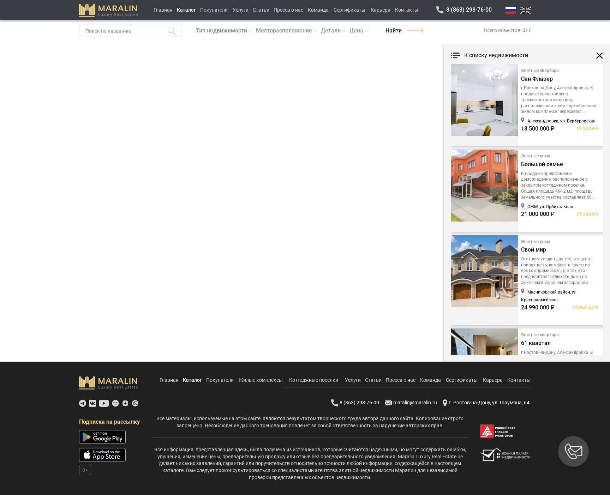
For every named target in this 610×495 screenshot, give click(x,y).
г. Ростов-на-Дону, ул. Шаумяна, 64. (490, 402)
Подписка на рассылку (109, 421)
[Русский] (511, 10)
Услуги (241, 10)
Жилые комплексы (261, 380)
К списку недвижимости (496, 55)
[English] (525, 10)
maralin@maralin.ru (415, 402)
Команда (318, 10)
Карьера (380, 10)
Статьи (261, 10)
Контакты (406, 10)
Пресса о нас (288, 10)
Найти (393, 30)
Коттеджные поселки (313, 380)
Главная (163, 10)
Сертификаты (349, 10)
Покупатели (214, 10)
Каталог (186, 10)
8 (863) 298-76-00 (469, 9)
